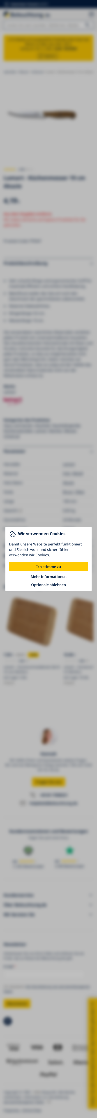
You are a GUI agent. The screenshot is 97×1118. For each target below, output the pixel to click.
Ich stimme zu (48, 566)
